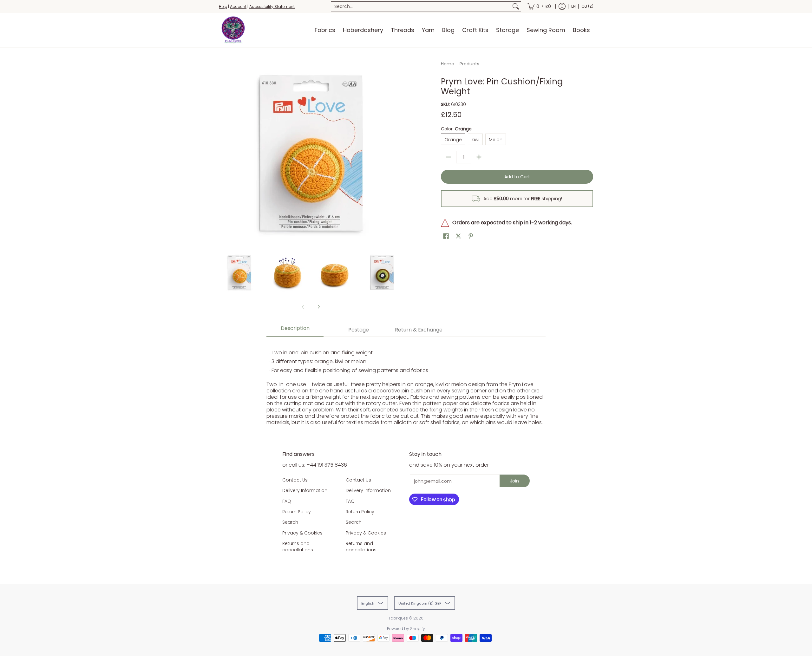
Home (447, 64)
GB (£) (587, 6)
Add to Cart (517, 177)
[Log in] (562, 6)
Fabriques (398, 618)
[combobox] (421, 6)
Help (223, 6)
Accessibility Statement (272, 6)
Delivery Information (304, 490)
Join (514, 481)
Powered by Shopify (406, 628)
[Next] (398, 153)
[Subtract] (448, 157)
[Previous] (223, 153)
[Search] (516, 6)
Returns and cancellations (297, 546)
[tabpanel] (406, 384)
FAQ (286, 501)
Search (290, 522)
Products (469, 64)
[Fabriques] (233, 30)
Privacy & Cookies (302, 533)
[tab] (295, 330)
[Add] (479, 157)
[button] (446, 236)
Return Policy (296, 511)
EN (573, 6)
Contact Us (295, 480)
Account (238, 6)
